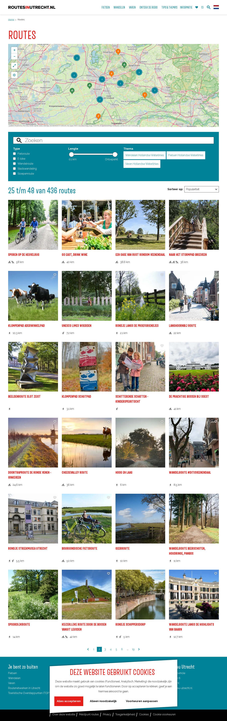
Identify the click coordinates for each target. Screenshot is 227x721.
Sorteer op (175, 189)
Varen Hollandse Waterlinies (142, 163)
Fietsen (12, 673)
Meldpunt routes (89, 714)
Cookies (144, 714)
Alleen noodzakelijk (103, 701)
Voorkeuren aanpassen (142, 701)
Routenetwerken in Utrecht (24, 688)
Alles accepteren (69, 701)
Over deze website (63, 714)
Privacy (107, 714)
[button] (118, 53)
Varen (11, 683)
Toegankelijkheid (125, 714)
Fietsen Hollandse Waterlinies (185, 155)
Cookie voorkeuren (164, 714)
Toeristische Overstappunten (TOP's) (30, 693)
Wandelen (14, 678)
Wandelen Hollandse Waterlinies (144, 155)
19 (133, 650)
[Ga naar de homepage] (32, 7)
